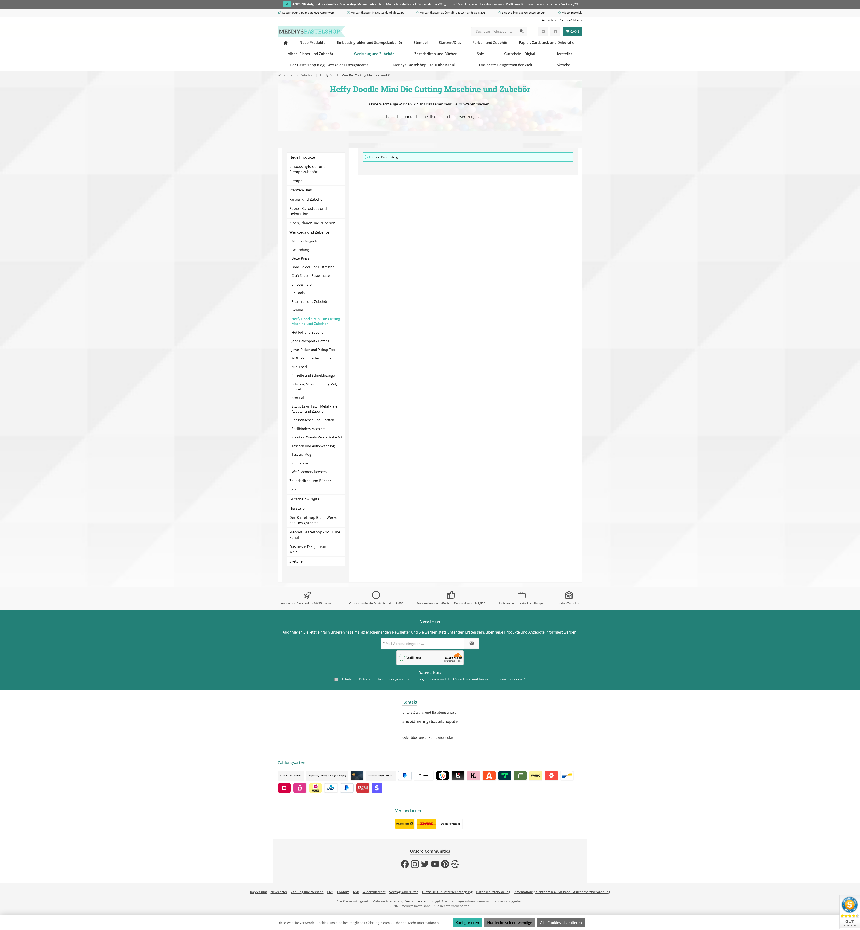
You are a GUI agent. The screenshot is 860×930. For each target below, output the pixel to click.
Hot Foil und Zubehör (308, 332)
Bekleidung (300, 249)
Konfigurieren (467, 922)
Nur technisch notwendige (509, 922)
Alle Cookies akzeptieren (561, 922)
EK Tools (298, 292)
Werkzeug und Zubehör (309, 232)
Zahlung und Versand (307, 892)
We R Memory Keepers (309, 471)
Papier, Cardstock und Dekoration (308, 211)
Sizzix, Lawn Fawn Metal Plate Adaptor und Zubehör (314, 409)
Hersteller (297, 508)
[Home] (286, 42)
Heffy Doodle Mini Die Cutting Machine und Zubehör (316, 321)
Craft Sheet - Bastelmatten (312, 275)
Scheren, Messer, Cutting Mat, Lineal (314, 386)
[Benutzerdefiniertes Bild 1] (405, 824)
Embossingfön (303, 284)
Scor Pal (298, 397)
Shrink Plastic (302, 463)
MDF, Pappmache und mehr (313, 358)
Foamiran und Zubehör (309, 301)
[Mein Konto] (555, 31)
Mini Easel (299, 367)
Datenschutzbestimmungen (380, 679)
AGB (455, 679)
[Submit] (471, 643)
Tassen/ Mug (301, 454)
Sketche (296, 561)
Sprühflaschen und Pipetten (313, 420)
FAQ (330, 892)
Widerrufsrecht (374, 892)
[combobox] (494, 31)
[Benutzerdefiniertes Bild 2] (426, 824)
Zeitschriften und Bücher (310, 480)
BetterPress (300, 258)
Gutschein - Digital (304, 499)
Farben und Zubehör (306, 199)
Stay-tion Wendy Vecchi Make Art (317, 437)
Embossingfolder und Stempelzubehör (307, 169)
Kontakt (343, 892)
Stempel (296, 180)
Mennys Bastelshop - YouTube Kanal (314, 535)
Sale (292, 490)
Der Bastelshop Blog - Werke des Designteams (313, 520)
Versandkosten (416, 901)
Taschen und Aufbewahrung (313, 446)
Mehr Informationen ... (425, 923)
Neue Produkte (302, 157)
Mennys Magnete (305, 241)
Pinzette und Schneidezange (313, 375)
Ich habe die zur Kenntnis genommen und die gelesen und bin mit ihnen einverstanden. (433, 679)
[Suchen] (522, 31)
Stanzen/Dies (300, 190)
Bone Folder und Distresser (313, 267)
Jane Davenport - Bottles (310, 341)
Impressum (258, 892)
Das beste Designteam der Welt (311, 549)
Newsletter (279, 892)
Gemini (297, 310)
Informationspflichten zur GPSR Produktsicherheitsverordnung (562, 892)
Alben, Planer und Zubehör (312, 223)
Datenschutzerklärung (493, 892)
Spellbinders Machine (308, 428)
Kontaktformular (441, 737)
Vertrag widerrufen (403, 892)
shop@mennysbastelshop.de (430, 721)
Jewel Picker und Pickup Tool (314, 349)
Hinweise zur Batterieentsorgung (447, 892)
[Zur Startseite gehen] (311, 31)
